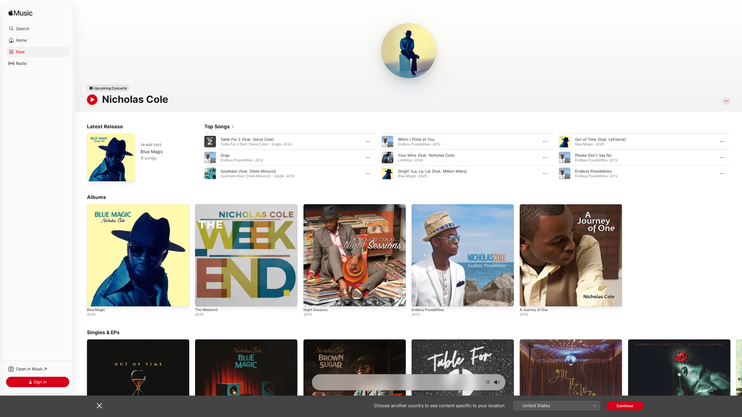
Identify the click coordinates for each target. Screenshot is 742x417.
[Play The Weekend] (202, 299)
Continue (624, 405)
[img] (20, 13)
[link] (219, 126)
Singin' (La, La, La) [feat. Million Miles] (432, 171)
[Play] (92, 99)
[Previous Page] (198, 157)
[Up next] (487, 382)
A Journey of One (536, 206)
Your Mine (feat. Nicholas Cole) (426, 155)
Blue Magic (152, 151)
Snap (225, 155)
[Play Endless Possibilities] (418, 299)
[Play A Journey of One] (527, 299)
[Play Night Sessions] (310, 299)
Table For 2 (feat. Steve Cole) (247, 139)
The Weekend (207, 206)
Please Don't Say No (593, 155)
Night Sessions (317, 206)
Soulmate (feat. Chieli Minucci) (248, 171)
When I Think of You (416, 139)
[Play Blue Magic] (94, 174)
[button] (37, 29)
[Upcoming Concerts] (108, 88)
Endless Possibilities (593, 171)
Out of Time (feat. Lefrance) (600, 139)
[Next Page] (736, 157)
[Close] (99, 405)
